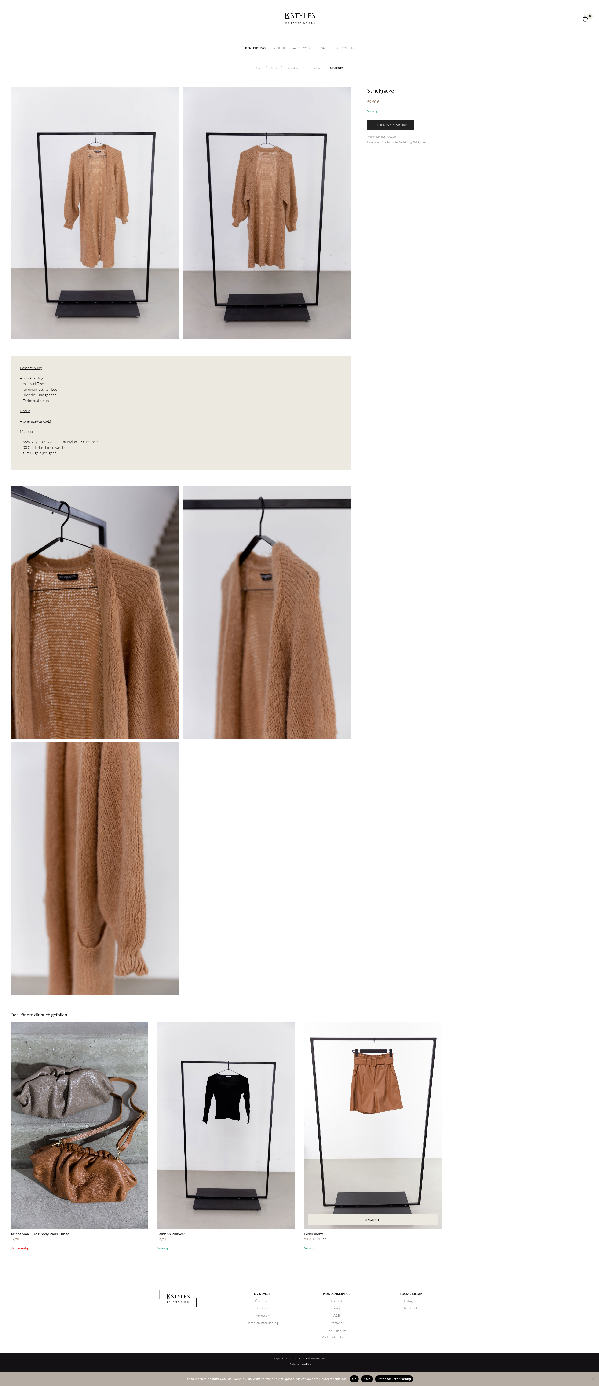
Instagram (411, 1301)
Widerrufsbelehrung (336, 1337)
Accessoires (303, 48)
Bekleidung (255, 48)
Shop (274, 68)
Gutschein (344, 48)
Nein (366, 1379)
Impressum (262, 1315)
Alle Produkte (389, 142)
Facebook (411, 1308)
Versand (337, 1323)
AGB (336, 1315)
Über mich (262, 1301)
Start (259, 68)
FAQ (336, 1308)
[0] (584, 20)
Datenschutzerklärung (262, 1323)
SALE (324, 48)
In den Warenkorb (390, 125)
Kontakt (336, 1301)
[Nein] (593, 1379)
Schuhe (279, 48)
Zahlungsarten (336, 1330)
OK (354, 1379)
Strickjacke (315, 68)
